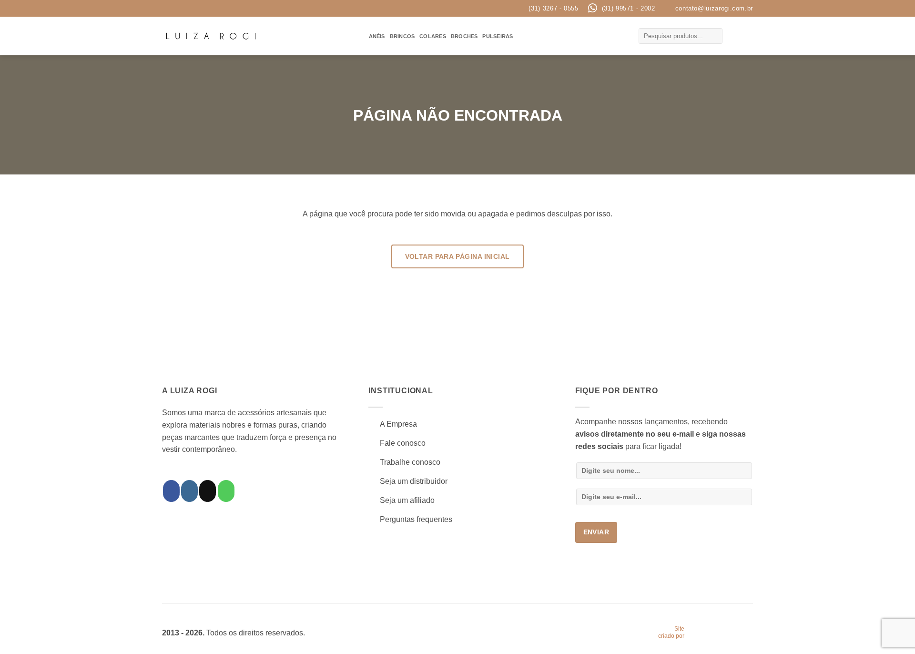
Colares (432, 36)
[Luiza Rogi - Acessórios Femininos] (211, 36)
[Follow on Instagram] (189, 491)
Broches (464, 36)
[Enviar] (714, 36)
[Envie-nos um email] (207, 491)
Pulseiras (497, 36)
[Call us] (226, 491)
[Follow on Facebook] (171, 491)
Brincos (402, 36)
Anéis (377, 36)
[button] (734, 36)
